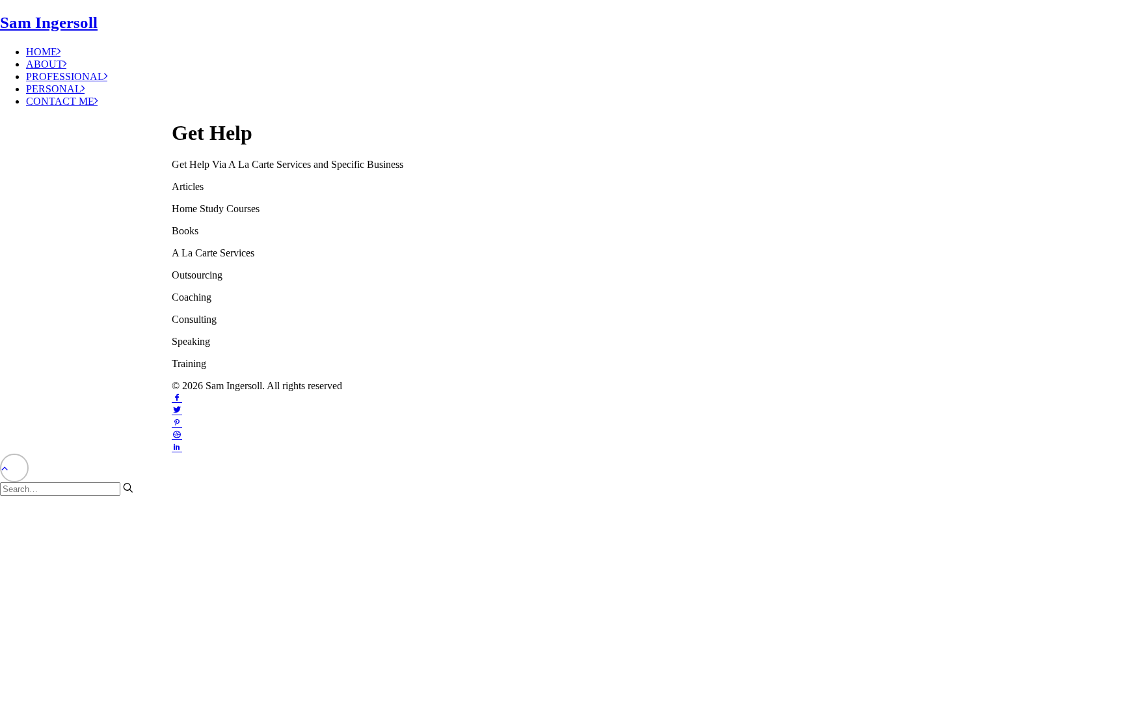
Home (41, 51)
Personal (53, 88)
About (44, 64)
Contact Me (60, 101)
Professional (65, 76)
